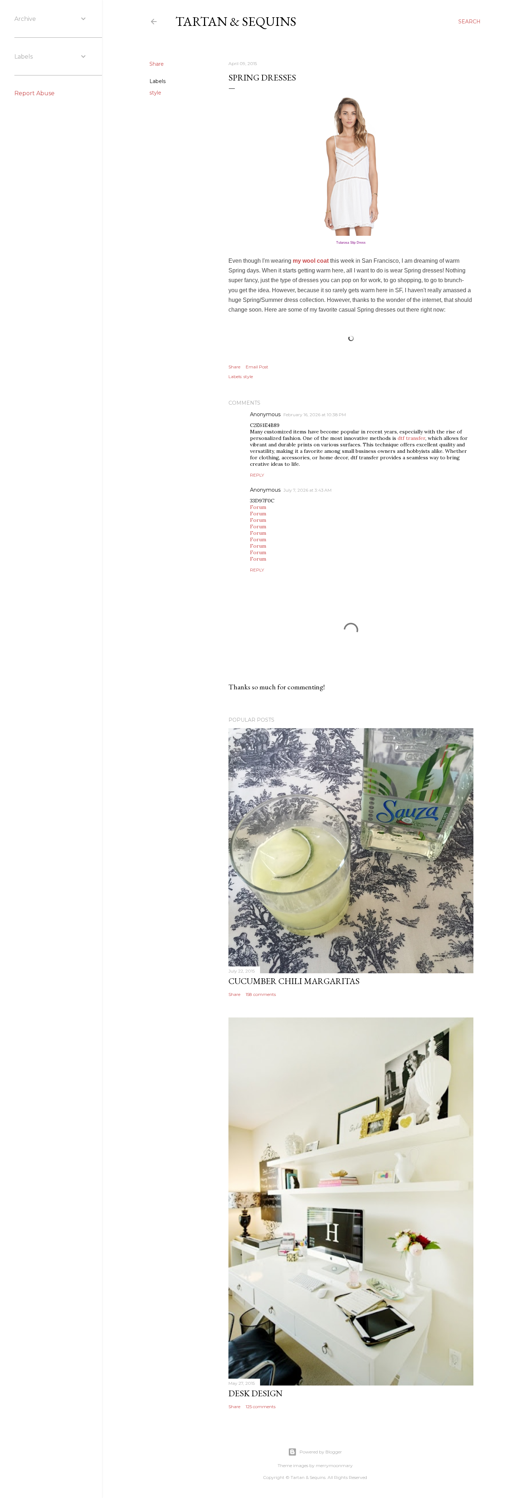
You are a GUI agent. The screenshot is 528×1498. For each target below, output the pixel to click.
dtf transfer (411, 438)
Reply (257, 475)
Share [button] (156, 64)
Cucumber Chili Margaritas (294, 981)
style (155, 92)
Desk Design (255, 1393)
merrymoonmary (334, 1465)
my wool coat (311, 261)
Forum (258, 507)
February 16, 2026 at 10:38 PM (314, 414)
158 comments (261, 994)
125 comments (260, 1406)
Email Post (257, 366)
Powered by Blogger (321, 1452)
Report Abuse (34, 93)
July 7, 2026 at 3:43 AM (307, 490)
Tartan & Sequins (235, 21)
